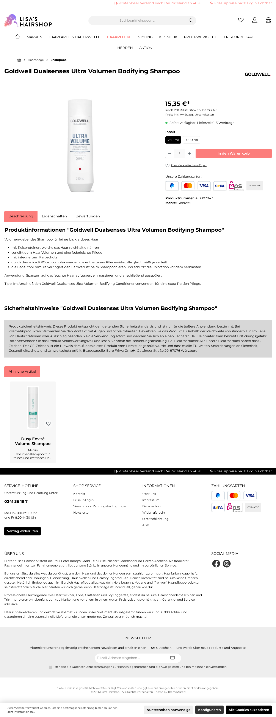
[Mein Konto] (254, 20)
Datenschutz (152, 506)
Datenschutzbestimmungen (92, 666)
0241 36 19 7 (16, 501)
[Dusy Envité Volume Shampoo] (33, 407)
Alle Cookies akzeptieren (249, 710)
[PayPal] (172, 186)
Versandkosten (126, 688)
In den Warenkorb (234, 153)
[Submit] (172, 658)
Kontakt (79, 494)
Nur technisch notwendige (168, 710)
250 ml (173, 140)
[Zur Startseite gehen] (28, 20)
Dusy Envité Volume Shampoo (33, 441)
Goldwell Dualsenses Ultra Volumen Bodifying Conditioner (88, 284)
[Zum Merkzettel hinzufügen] (48, 423)
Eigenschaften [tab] (54, 216)
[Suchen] (191, 20)
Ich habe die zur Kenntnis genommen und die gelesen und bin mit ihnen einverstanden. (140, 666)
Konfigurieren (209, 710)
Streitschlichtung (155, 519)
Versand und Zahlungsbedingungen (100, 506)
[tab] (21, 216)
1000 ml (191, 140)
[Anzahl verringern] (169, 153)
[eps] (236, 186)
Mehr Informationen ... (20, 711)
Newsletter (81, 512)
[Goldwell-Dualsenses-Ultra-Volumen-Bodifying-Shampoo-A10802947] (80, 145)
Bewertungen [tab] (88, 216)
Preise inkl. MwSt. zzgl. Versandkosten (189, 114)
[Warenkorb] (267, 20)
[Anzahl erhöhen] (189, 153)
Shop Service (87, 486)
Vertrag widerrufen (22, 531)
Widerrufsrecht (153, 512)
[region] (80, 145)
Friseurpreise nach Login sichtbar (243, 3)
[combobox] (137, 20)
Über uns (149, 494)
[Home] (21, 37)
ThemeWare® (177, 691)
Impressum (151, 500)
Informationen (158, 486)
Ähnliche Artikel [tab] (22, 371)
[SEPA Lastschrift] (220, 186)
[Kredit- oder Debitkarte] (196, 186)
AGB (145, 525)
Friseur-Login (83, 500)
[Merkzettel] (241, 20)
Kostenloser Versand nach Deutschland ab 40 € (160, 3)
